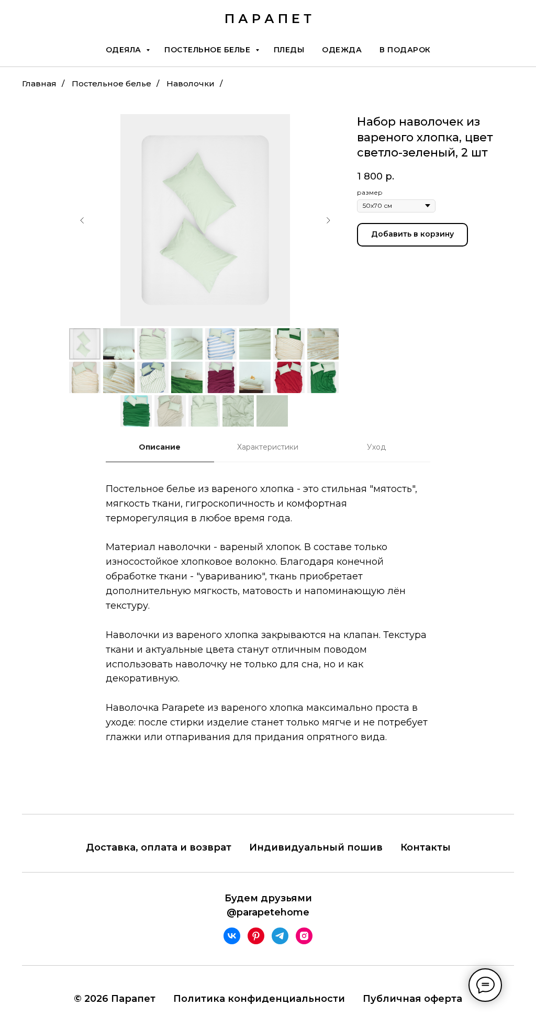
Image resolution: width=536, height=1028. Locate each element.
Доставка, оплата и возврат (158, 847)
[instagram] (304, 936)
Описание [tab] (160, 447)
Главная (39, 83)
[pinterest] (256, 936)
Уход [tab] (376, 447)
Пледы (289, 49)
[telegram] (280, 936)
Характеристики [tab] (267, 447)
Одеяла (125, 49)
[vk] (232, 936)
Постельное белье (208, 49)
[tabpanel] (268, 628)
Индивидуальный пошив (316, 847)
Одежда (342, 49)
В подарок (405, 49)
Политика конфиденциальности (259, 998)
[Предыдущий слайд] (82, 220)
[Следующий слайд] (328, 220)
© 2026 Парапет (114, 998)
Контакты (425, 847)
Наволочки (190, 83)
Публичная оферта (412, 998)
